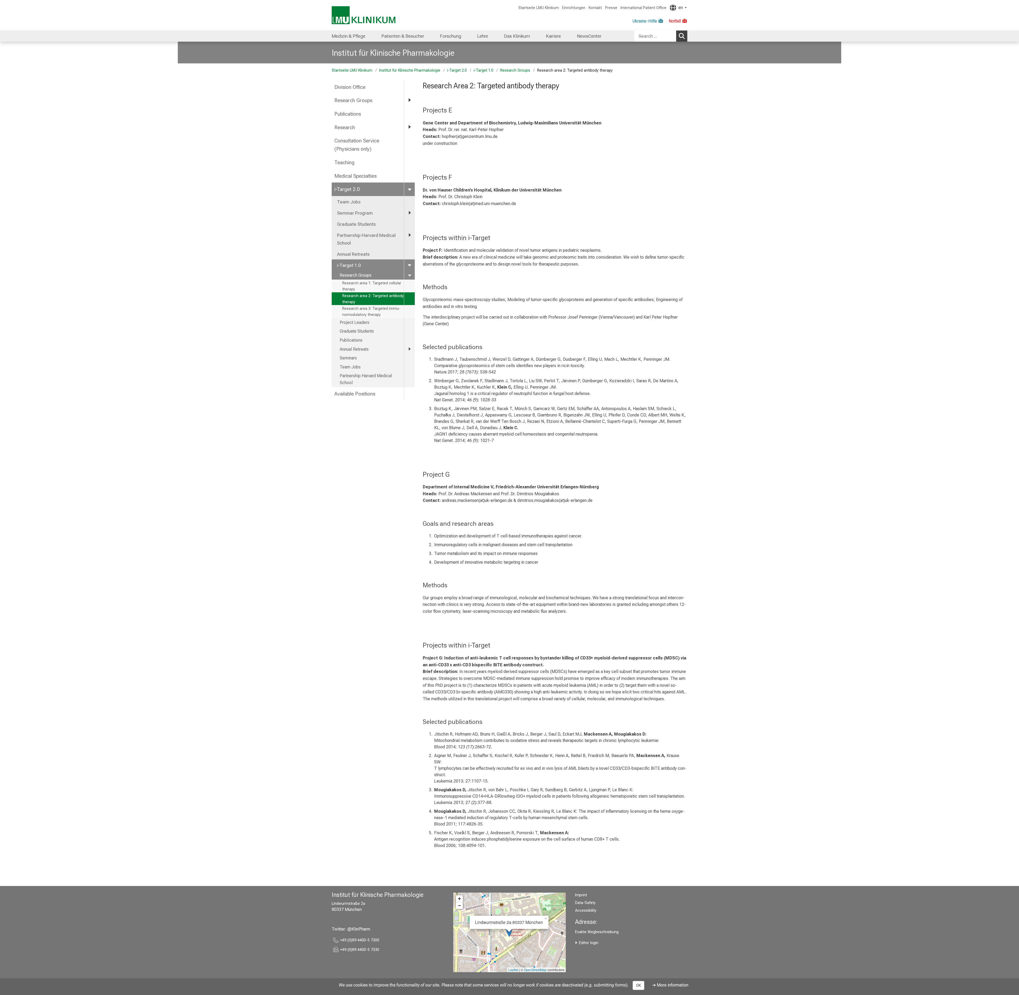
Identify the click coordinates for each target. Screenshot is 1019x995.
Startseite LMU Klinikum (538, 8)
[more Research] (409, 127)
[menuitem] (348, 36)
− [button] (459, 905)
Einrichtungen (573, 8)
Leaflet (513, 969)
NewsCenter (589, 36)
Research (344, 127)
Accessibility (586, 910)
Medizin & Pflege (348, 36)
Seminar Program (355, 213)
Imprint (581, 895)
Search (681, 36)
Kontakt (595, 8)
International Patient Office (643, 8)
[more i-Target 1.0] (409, 265)
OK (638, 985)
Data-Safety (585, 903)
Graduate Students (356, 224)
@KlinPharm (358, 929)
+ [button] (459, 898)
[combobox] (660, 36)
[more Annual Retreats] (409, 349)
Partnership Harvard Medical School (366, 239)
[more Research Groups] (409, 100)
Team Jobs (349, 202)
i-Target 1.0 (483, 70)
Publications (347, 114)
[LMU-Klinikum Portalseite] (363, 15)
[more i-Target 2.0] (409, 189)
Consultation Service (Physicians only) (356, 145)
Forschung (450, 36)
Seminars (348, 357)
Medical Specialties (355, 176)
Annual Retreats (353, 254)
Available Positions (354, 394)
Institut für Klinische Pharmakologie (393, 53)
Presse (611, 8)
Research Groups (515, 70)
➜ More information (670, 985)
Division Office (349, 87)
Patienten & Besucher (402, 36)
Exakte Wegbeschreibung (597, 932)
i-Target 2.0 (457, 70)
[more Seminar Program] (409, 212)
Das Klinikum (517, 36)
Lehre (482, 36)
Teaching (344, 162)
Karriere (553, 36)
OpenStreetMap (535, 969)
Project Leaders (354, 322)
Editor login (588, 943)
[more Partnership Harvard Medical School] (409, 235)
